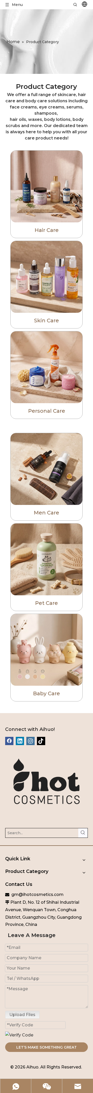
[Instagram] (30, 741)
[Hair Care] (46, 186)
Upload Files (22, 1014)
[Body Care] (46, 367)
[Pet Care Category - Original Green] (46, 559)
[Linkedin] (20, 741)
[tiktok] (41, 741)
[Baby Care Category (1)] (46, 650)
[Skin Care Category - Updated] (46, 277)
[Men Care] (46, 469)
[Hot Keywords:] (83, 833)
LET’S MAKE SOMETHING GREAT (46, 1047)
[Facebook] (9, 741)
